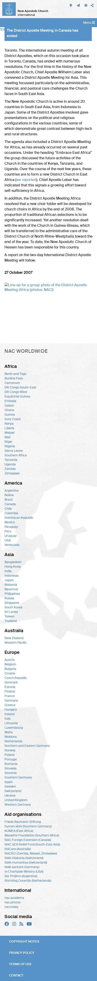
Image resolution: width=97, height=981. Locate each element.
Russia (9, 598)
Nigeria (10, 446)
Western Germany (18, 804)
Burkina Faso (14, 378)
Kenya (9, 423)
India (8, 571)
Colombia (11, 513)
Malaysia (11, 585)
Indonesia (11, 576)
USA (8, 540)
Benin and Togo (15, 374)
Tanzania (11, 460)
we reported (26, 179)
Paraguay (11, 527)
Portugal (11, 759)
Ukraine (10, 795)
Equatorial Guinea (17, 396)
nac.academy (14, 898)
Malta (9, 732)
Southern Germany (18, 777)
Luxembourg (14, 728)
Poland (9, 755)
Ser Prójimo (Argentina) (21, 876)
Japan (9, 580)
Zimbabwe (12, 473)
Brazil (8, 500)
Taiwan (9, 616)
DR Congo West (16, 392)
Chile (8, 509)
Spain (9, 782)
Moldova (11, 737)
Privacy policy (21, 953)
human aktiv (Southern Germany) (28, 826)
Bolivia (9, 495)
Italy (8, 719)
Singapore (12, 603)
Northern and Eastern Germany (27, 746)
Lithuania (11, 723)
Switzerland (13, 791)
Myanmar (11, 589)
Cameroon (12, 383)
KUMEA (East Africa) (19, 831)
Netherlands (13, 741)
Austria (10, 660)
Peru (8, 531)
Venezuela (12, 545)
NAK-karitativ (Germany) (22, 867)
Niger (8, 442)
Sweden (10, 786)
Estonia (10, 687)
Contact (16, 975)
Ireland (9, 714)
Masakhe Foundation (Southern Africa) (32, 835)
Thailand (11, 621)
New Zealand (14, 638)
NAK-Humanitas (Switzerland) (26, 862)
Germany (11, 700)
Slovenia (11, 773)
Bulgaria (10, 669)
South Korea (13, 607)
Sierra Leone (14, 451)
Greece (10, 705)
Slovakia (10, 768)
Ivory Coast (13, 419)
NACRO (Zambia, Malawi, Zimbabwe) (31, 853)
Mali (7, 437)
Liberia (9, 428)
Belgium (10, 664)
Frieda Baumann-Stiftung (23, 822)
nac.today (11, 907)
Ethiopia (10, 401)
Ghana (9, 410)
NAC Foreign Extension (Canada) (28, 840)
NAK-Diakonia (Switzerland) (24, 858)
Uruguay (11, 536)
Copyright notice (24, 941)
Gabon (9, 405)
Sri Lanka (11, 612)
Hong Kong (13, 566)
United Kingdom (16, 800)
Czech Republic (16, 678)
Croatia (10, 673)
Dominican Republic (19, 518)
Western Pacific (16, 643)
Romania (11, 764)
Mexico (10, 522)
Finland (10, 691)
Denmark (11, 682)
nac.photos (13, 902)
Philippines (12, 594)
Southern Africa (16, 455)
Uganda (10, 464)
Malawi (9, 433)
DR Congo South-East (20, 387)
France (10, 696)
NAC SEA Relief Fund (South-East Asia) (32, 844)
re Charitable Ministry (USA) (24, 871)
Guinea (10, 414)
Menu (87, 23)
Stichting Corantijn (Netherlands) (28, 881)
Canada (10, 504)
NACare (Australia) (18, 849)
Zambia (10, 469)
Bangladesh (13, 562)
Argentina (11, 490)
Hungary (11, 709)
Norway (10, 750)
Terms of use (20, 964)
